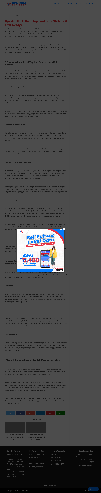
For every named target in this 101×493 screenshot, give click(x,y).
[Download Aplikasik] (40, 250)
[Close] (64, 229)
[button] (50, 246)
